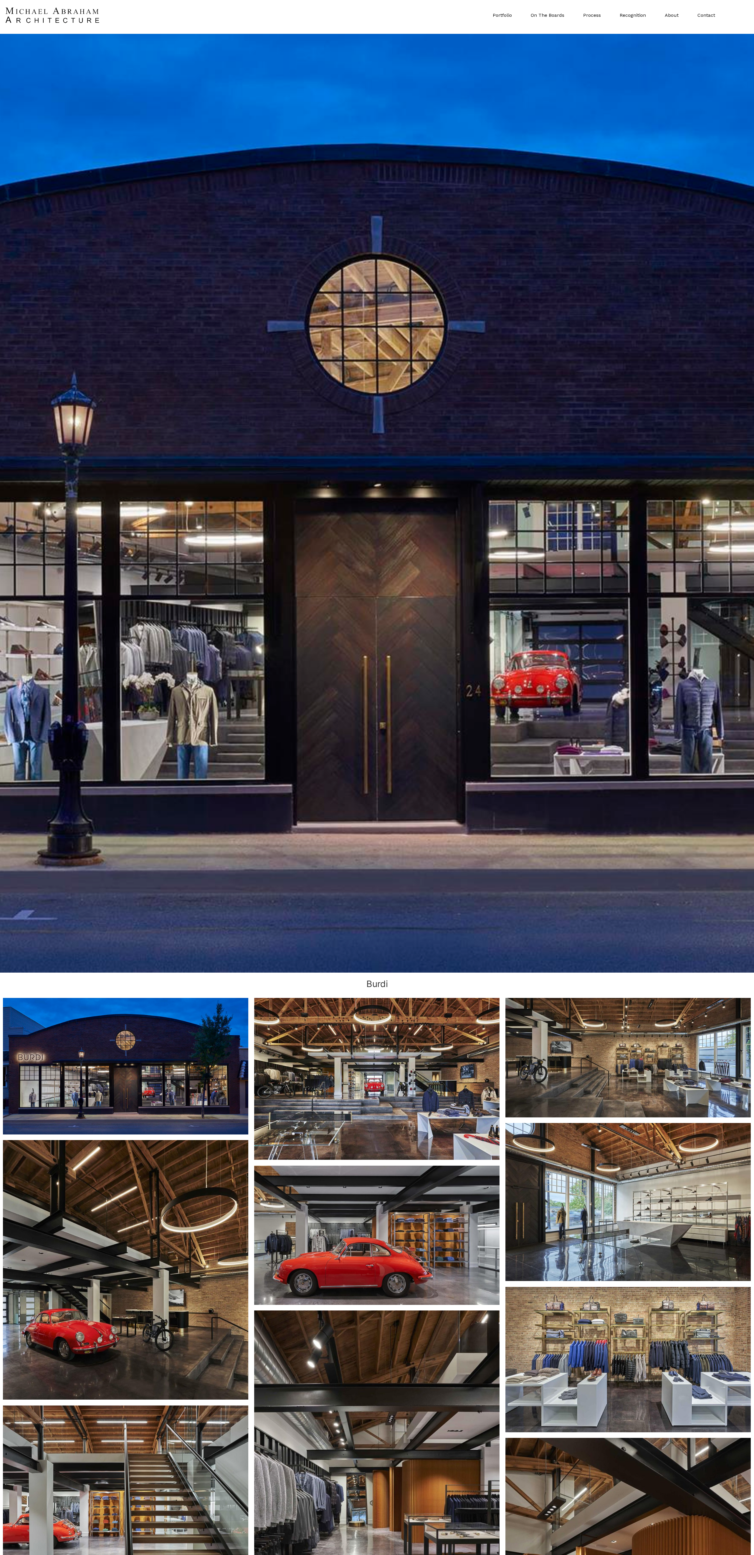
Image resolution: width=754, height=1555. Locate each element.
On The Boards (547, 15)
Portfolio (502, 15)
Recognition (633, 15)
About (672, 15)
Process (592, 15)
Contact (706, 15)
